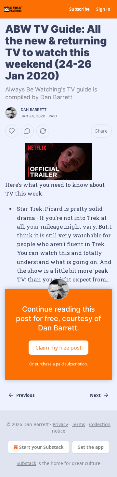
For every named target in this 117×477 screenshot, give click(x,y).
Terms (78, 424)
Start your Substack (41, 447)
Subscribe (79, 9)
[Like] (11, 131)
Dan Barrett (33, 109)
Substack (26, 463)
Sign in (103, 9)
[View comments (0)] (27, 131)
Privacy (60, 424)
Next (95, 395)
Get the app (90, 447)
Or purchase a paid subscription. (58, 364)
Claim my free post (58, 347)
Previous (25, 395)
